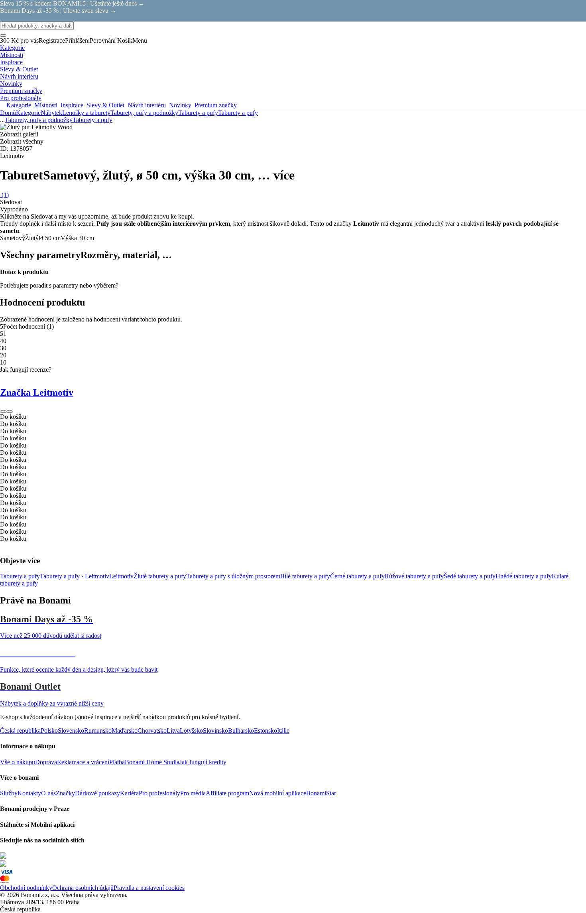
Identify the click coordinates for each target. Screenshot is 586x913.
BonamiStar (321, 793)
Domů (8, 112)
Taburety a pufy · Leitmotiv (74, 576)
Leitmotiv (121, 576)
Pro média (193, 793)
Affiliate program (227, 793)
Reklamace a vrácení (83, 762)
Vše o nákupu (17, 762)
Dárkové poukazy (97, 793)
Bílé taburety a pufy (305, 576)
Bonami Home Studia (152, 762)
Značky (65, 793)
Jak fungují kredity (202, 762)
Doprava (46, 762)
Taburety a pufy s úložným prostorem (233, 576)
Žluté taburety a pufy (160, 576)
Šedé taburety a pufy (470, 576)
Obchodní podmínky (26, 887)
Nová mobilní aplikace (277, 793)
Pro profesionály (159, 793)
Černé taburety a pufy (357, 576)
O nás (48, 793)
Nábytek (51, 112)
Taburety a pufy (238, 112)
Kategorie (28, 112)
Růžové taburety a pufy (414, 576)
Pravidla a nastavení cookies (149, 887)
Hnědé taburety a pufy (524, 576)
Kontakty (29, 793)
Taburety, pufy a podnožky (144, 112)
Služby (9, 793)
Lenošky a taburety (86, 112)
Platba (117, 762)
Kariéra (129, 793)
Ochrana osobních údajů (83, 887)
